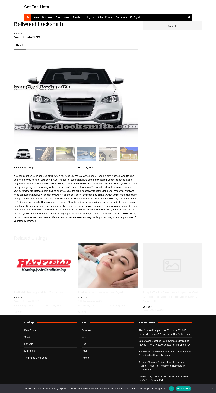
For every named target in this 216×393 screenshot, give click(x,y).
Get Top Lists (36, 6)
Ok (171, 388)
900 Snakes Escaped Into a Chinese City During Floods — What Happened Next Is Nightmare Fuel (165, 343)
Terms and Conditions (35, 357)
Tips (58, 17)
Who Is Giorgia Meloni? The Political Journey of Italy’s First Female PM (163, 378)
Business (47, 17)
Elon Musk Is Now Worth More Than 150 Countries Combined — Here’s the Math (165, 353)
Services (18, 33)
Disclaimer (29, 351)
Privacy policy (183, 388)
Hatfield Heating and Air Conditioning (40, 292)
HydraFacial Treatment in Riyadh (101, 292)
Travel (85, 351)
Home (35, 17)
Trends (76, 17)
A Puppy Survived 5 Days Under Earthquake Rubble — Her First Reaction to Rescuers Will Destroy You (163, 366)
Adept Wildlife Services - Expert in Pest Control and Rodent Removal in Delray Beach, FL (170, 296)
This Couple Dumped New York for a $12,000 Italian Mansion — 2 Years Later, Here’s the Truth (164, 332)
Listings (87, 17)
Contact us (121, 17)
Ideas (66, 17)
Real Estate (30, 330)
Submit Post (103, 17)
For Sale (28, 344)
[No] (212, 388)
